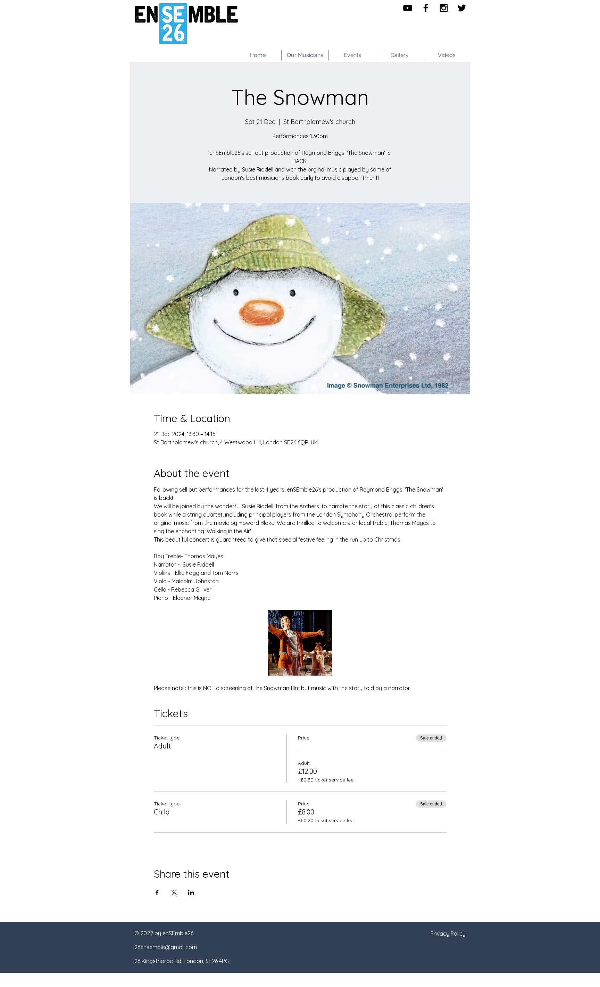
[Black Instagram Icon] (443, 8)
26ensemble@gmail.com (165, 947)
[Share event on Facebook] (157, 892)
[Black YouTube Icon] (407, 8)
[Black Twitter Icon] (461, 8)
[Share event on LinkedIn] (191, 892)
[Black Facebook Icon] (425, 8)
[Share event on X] (174, 892)
